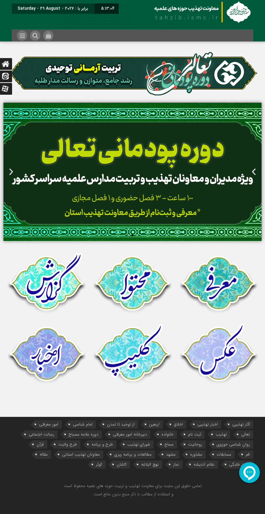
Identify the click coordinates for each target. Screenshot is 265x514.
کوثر (99, 464)
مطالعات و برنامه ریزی (132, 454)
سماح (169, 444)
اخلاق (178, 424)
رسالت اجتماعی (41, 434)
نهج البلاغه (150, 464)
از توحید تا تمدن (121, 424)
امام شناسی (82, 424)
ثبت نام (194, 434)
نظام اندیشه (204, 464)
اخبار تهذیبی (207, 424)
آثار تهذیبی (241, 424)
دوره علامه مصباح (83, 434)
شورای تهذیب (138, 444)
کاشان (122, 464)
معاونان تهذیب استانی (81, 454)
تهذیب (221, 434)
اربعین (154, 424)
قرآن (40, 444)
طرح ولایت (67, 444)
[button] (11, 172)
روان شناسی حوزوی (233, 444)
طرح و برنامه (102, 444)
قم (248, 454)
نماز (176, 464)
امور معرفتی (48, 424)
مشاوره (196, 454)
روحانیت (195, 444)
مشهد (171, 454)
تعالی (245, 434)
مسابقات (224, 454)
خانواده (167, 434)
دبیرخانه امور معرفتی (130, 434)
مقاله (44, 454)
